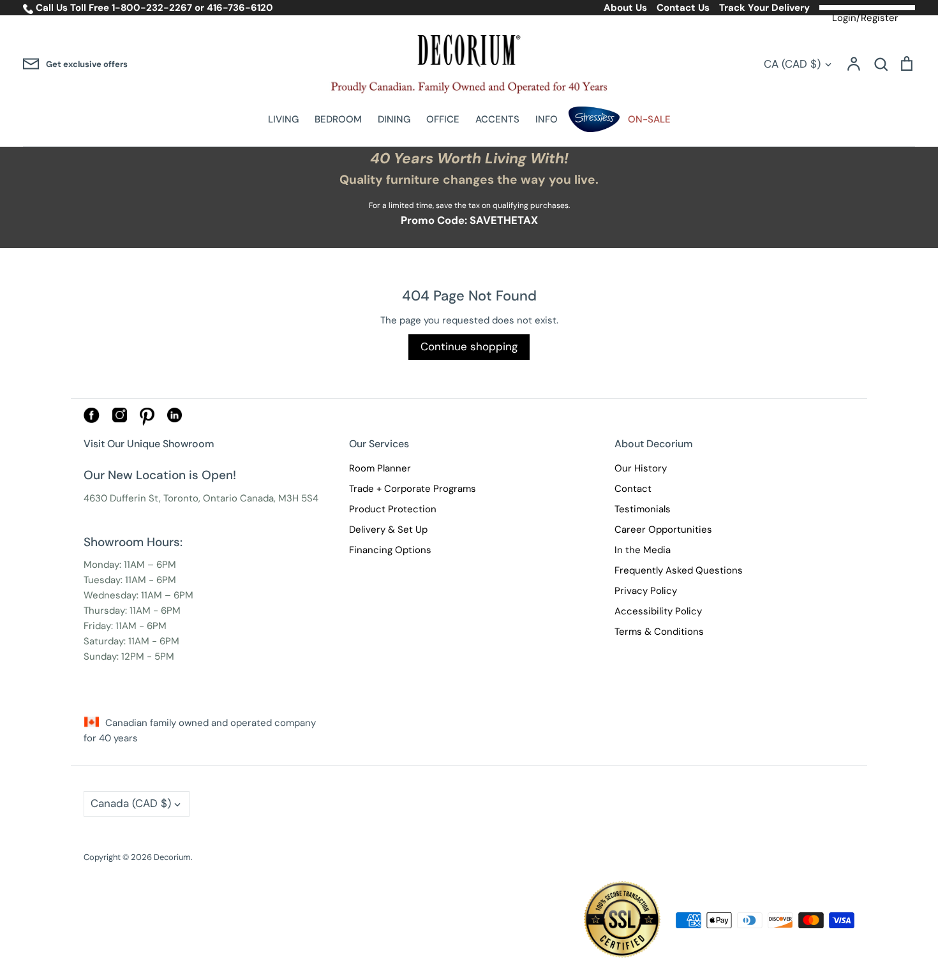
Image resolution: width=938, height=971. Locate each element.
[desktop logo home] (469, 64)
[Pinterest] (147, 422)
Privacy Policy (645, 590)
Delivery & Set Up (388, 529)
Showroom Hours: (133, 542)
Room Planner (380, 468)
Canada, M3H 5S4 (279, 498)
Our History (640, 468)
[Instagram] (119, 419)
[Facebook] (92, 419)
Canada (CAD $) (131, 803)
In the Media (642, 550)
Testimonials (642, 509)
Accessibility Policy (658, 611)
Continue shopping (469, 346)
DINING (394, 119)
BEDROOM (338, 119)
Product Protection (392, 509)
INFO (546, 119)
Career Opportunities (663, 529)
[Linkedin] (174, 419)
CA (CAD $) (792, 64)
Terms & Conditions (659, 631)
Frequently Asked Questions (678, 570)
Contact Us (683, 7)
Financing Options (390, 550)
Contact (632, 488)
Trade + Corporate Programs (412, 488)
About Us (625, 7)
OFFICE (442, 119)
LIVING (283, 119)
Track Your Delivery (764, 7)
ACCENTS (497, 119)
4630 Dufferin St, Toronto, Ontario (160, 498)
